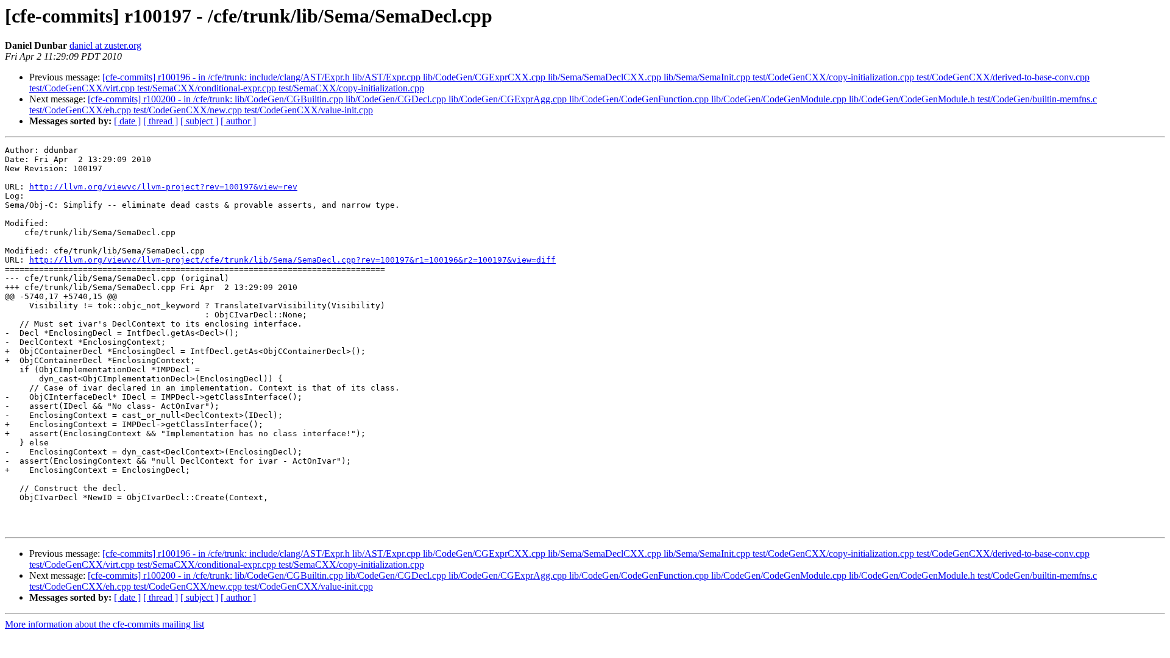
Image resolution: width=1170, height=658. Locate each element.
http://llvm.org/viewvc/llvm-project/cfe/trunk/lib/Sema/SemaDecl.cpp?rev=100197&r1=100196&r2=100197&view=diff (292, 259)
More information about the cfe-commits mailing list (104, 624)
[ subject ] (199, 121)
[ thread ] (160, 121)
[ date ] (127, 121)
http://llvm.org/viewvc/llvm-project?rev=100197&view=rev (163, 186)
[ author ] (238, 121)
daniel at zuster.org (105, 45)
